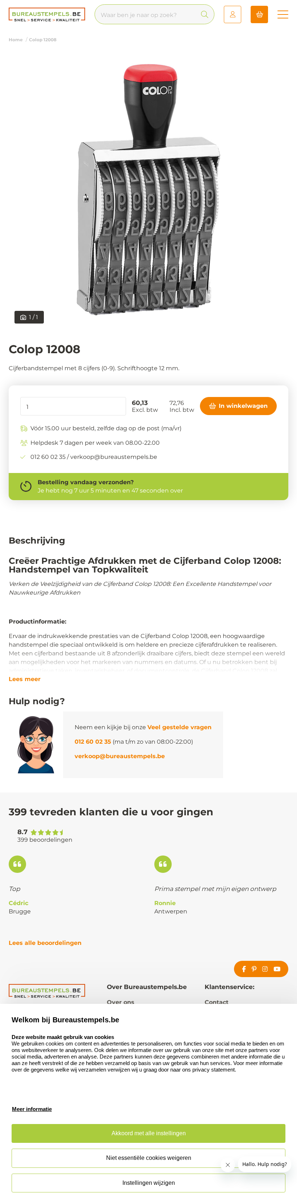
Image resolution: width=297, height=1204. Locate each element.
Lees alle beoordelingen (45, 942)
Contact (217, 1002)
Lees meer (25, 679)
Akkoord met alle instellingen (149, 1133)
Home (16, 39)
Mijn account (232, 14)
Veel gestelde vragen (179, 727)
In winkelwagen (243, 405)
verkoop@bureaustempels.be (120, 756)
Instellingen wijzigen (148, 1183)
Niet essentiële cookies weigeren (148, 1158)
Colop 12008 (43, 39)
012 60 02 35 (93, 741)
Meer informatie (32, 1109)
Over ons (120, 1002)
